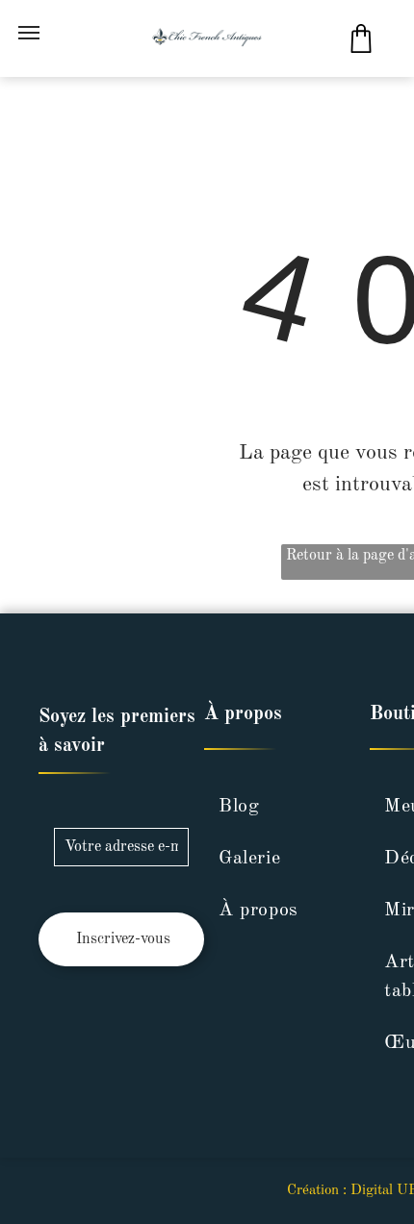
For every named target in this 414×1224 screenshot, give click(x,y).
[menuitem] (277, 807)
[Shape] (361, 48)
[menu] (29, 32)
